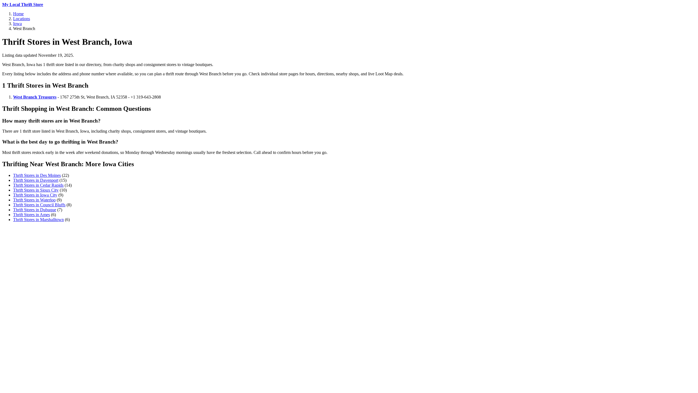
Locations (21, 18)
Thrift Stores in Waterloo (34, 200)
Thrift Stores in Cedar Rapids (38, 185)
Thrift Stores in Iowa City (35, 195)
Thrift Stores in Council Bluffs (39, 205)
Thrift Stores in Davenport (35, 180)
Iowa (17, 23)
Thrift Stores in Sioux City (36, 190)
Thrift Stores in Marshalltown (38, 219)
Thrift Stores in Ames (31, 214)
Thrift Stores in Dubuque (34, 209)
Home (18, 13)
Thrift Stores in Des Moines (37, 175)
